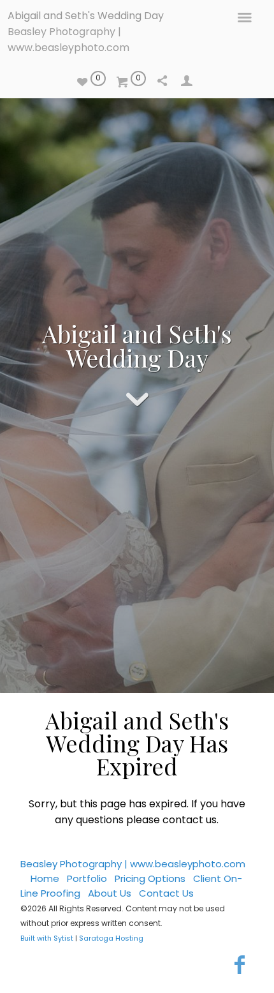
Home (45, 878)
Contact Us (166, 893)
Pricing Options (150, 878)
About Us (109, 893)
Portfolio (87, 878)
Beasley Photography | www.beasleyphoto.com (132, 863)
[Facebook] (239, 964)
